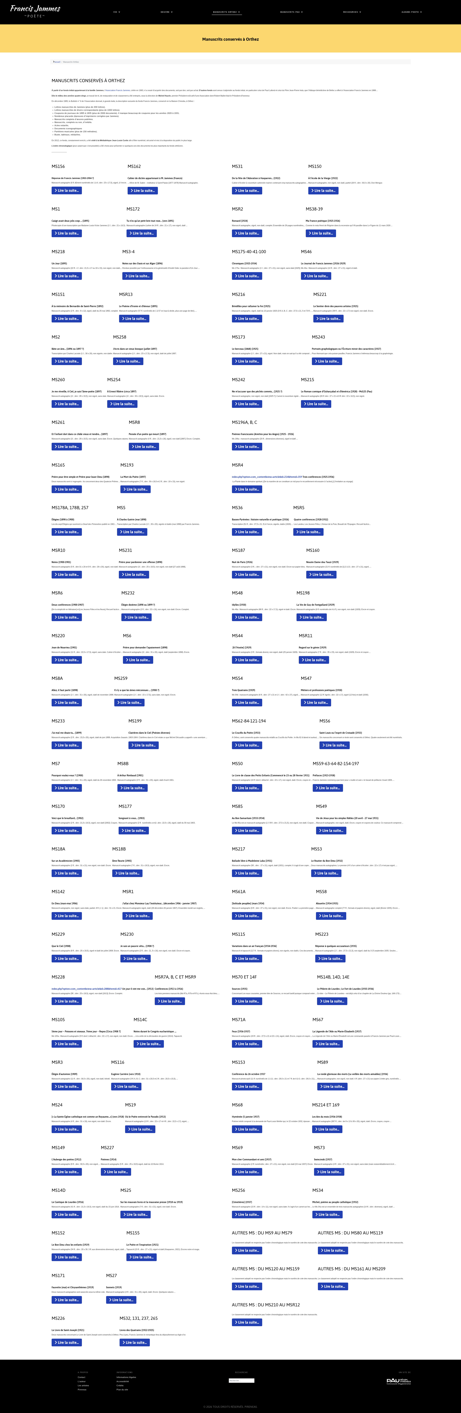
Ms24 (57, 1104)
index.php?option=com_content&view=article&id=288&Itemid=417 (87, 988)
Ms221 (320, 294)
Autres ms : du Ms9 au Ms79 (262, 1232)
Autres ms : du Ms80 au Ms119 (350, 1232)
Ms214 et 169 (326, 1104)
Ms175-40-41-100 (249, 251)
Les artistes (83, 1386)
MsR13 (126, 294)
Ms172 (133, 208)
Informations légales (126, 1377)
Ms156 (58, 166)
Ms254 (113, 379)
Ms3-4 (128, 251)
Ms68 (237, 1104)
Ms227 (107, 1147)
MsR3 (57, 1062)
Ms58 (321, 891)
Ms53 (316, 848)
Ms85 (237, 806)
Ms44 (237, 635)
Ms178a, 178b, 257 (70, 507)
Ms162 (134, 166)
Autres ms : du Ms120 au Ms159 (266, 1268)
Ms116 (117, 1062)
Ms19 (130, 1104)
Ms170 (58, 806)
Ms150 (314, 166)
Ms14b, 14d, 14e (333, 976)
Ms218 (58, 251)
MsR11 (305, 635)
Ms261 (58, 422)
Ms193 (127, 465)
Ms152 (58, 1232)
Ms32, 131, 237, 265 (139, 1318)
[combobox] (242, 1380)
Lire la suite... (68, 190)
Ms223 (321, 934)
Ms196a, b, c (244, 422)
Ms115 (238, 934)
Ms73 (319, 1147)
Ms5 (121, 507)
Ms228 (58, 976)
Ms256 (238, 1190)
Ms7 (56, 763)
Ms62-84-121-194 (249, 720)
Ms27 (111, 1275)
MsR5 (298, 507)
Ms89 (322, 1062)
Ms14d (59, 1190)
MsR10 (58, 550)
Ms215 (307, 379)
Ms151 (58, 294)
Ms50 (237, 763)
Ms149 (58, 1147)
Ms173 (238, 336)
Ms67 (317, 1019)
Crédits (120, 1386)
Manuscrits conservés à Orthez (88, 80)
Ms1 (56, 208)
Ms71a (239, 1019)
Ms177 (125, 806)
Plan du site (122, 1390)
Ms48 (237, 592)
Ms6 (127, 635)
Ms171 (58, 1275)
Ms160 (312, 550)
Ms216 (238, 294)
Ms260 (58, 379)
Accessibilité (123, 1381)
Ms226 (58, 1318)
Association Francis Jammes (118, 90)
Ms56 (324, 720)
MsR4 (237, 465)
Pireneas (82, 1390)
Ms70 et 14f (244, 976)
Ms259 (120, 678)
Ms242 (238, 379)
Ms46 (306, 251)
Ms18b (119, 848)
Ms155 (133, 1232)
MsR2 (237, 208)
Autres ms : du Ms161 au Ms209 (351, 1268)
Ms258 (119, 336)
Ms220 (58, 635)
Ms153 (238, 1062)
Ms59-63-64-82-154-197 (336, 763)
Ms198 (303, 592)
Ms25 (125, 1190)
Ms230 (127, 934)
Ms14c (140, 1019)
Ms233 (58, 720)
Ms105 (58, 1019)
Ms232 (128, 592)
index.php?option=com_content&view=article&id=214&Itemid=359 (267, 476)
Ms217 (238, 848)
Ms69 (237, 1147)
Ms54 (237, 678)
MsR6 (57, 592)
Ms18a (58, 848)
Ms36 (237, 507)
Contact (81, 1377)
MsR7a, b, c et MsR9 (175, 976)
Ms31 (237, 166)
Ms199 (135, 720)
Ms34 (317, 1190)
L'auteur (82, 1381)
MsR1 (128, 891)
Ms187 (238, 550)
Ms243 (318, 336)
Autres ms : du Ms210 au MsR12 (266, 1304)
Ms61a (239, 891)
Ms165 (58, 465)
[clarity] (34, 12)
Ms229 (58, 934)
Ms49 (321, 806)
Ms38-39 (314, 208)
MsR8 (134, 422)
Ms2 (56, 336)
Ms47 (306, 678)
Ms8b (122, 763)
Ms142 (58, 891)
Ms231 (125, 550)
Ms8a (57, 678)
